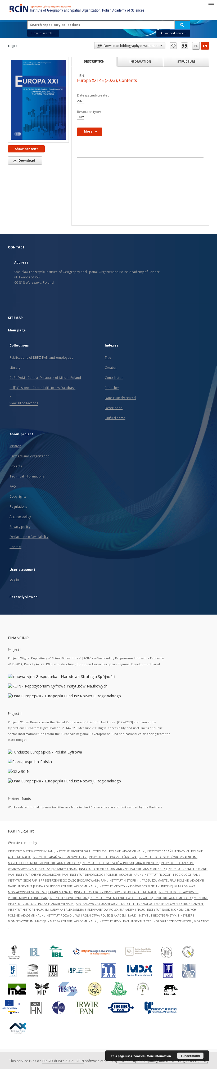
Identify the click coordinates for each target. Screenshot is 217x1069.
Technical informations (27, 476)
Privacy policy (20, 526)
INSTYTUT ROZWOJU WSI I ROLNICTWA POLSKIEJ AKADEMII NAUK (91, 915)
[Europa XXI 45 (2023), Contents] (38, 100)
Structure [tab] (186, 61)
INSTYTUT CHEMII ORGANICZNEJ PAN (42, 875)
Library (15, 367)
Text (80, 117)
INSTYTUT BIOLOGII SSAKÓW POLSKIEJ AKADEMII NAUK (120, 863)
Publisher (112, 387)
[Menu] (211, 4)
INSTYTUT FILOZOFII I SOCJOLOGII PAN (171, 875)
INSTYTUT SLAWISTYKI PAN (68, 898)
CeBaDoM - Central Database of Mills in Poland (45, 377)
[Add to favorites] (173, 45)
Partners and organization (29, 456)
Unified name (115, 418)
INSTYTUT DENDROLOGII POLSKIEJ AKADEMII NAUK (106, 875)
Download (26, 160)
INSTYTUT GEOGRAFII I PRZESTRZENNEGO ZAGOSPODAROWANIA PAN (57, 880)
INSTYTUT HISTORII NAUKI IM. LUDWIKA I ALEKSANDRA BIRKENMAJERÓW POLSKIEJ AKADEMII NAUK (77, 910)
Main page (17, 330)
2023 (80, 101)
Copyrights (18, 496)
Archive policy (20, 516)
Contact (15, 547)
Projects (16, 466)
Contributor (114, 377)
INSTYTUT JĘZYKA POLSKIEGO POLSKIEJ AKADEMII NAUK (57, 886)
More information (159, 1056)
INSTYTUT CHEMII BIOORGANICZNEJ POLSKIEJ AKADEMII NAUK (122, 869)
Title (108, 357)
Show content (26, 149)
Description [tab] (94, 61)
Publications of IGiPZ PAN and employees (41, 357)
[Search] (182, 24)
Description (114, 408)
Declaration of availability (29, 536)
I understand (190, 1055)
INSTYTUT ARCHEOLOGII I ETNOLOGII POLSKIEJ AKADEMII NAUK (100, 851)
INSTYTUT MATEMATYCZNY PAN (31, 851)
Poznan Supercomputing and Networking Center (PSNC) (163, 1061)
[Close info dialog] (184, 45)
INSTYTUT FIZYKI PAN (114, 921)
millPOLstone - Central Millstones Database (42, 387)
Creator (111, 367)
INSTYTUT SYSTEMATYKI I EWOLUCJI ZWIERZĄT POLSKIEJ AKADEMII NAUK (141, 898)
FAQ (13, 486)
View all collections (24, 403)
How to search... (43, 33)
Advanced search (173, 33)
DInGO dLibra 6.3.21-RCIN (63, 1061)
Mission (15, 446)
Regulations (18, 506)
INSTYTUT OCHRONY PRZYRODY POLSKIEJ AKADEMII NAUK (115, 892)
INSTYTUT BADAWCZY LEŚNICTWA (113, 857)
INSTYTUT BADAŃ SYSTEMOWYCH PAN (60, 857)
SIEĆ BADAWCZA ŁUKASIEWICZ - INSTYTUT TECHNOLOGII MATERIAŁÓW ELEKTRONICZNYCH (140, 904)
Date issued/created (120, 398)
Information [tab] (140, 61)
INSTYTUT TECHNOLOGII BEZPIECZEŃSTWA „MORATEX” (170, 921)
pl (196, 46)
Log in (14, 579)
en (205, 46)
